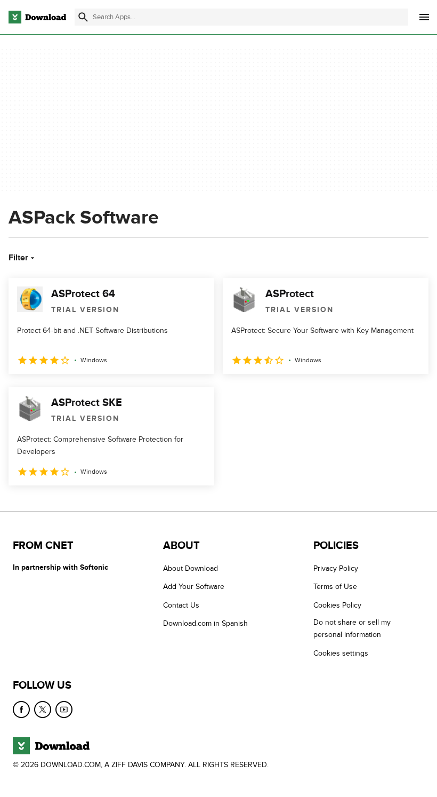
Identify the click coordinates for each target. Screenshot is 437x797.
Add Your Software (193, 586)
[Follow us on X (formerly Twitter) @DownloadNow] (42, 709)
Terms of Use (335, 586)
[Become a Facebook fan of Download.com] (21, 709)
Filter (18, 257)
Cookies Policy (337, 605)
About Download (190, 568)
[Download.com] (37, 17)
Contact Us (181, 605)
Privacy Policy (335, 568)
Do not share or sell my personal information (352, 628)
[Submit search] (83, 17)
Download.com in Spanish (205, 623)
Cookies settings (340, 653)
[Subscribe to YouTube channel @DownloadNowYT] (63, 709)
